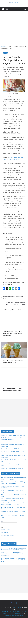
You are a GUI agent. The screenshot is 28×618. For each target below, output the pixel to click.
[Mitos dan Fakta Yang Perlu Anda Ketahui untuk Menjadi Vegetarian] (14, 314)
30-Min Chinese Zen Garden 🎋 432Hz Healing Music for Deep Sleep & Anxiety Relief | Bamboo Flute (13, 559)
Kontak (21, 615)
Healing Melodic (5, 529)
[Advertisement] (14, 26)
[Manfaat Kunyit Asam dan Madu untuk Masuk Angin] (14, 371)
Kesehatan (5, 53)
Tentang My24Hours (7, 611)
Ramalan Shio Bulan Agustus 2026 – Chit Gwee (13, 435)
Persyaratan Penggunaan (17, 613)
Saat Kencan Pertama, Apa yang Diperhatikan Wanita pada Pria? (15, 304)
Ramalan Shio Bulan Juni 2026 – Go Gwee (12, 448)
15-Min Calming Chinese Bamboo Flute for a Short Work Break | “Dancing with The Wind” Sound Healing (12, 554)
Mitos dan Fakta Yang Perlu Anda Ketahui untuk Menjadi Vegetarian (13, 333)
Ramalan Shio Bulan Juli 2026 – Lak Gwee (12, 442)
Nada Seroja (4, 532)
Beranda (3, 46)
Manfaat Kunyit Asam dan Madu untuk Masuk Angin (12, 389)
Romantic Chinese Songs (7, 535)
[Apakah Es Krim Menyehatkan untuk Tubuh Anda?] (14, 343)
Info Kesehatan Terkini (13, 473)
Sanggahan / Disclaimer (11, 615)
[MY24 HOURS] (3, 9)
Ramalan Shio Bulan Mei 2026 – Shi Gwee (12, 468)
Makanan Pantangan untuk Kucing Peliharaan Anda (13, 298)
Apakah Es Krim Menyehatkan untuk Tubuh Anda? (13, 362)
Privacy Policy (16, 611)
